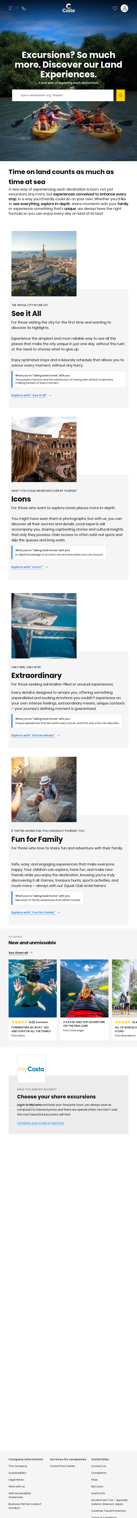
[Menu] (11, 8)
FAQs (94, 1479)
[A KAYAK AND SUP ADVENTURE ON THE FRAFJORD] (84, 999)
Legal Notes (16, 1479)
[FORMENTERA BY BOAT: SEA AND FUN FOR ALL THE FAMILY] (33, 999)
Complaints (99, 1473)
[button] (115, 8)
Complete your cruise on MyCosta (40, 1123)
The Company (18, 1466)
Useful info (98, 1493)
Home (12, 1108)
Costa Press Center (62, 1466)
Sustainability (17, 1473)
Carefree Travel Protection (108, 1511)
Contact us (98, 1466)
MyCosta (97, 1486)
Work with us (17, 1486)
